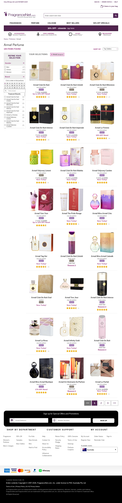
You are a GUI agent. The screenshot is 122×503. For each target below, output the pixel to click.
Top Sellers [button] (108, 49)
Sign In (96, 2)
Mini (30, 444)
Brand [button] (7, 77)
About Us (45, 444)
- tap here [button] (61, 28)
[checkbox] (14, 67)
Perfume (12, 39)
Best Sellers (20, 444)
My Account (85, 436)
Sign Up (103, 421)
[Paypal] (35, 470)
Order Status (107, 2)
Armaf (58, 54)
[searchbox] (78, 15)
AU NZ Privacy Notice (33, 486)
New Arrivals (33, 440)
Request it (72, 265)
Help (116, 2)
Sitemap (70, 444)
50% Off (19, 436)
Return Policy (60, 436)
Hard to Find (33, 447)
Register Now (85, 440)
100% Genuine (73, 436)
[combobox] (81, 15)
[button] (5, 83)
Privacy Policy (20, 486)
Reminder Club (99, 440)
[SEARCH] (115, 15)
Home (6, 39)
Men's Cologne (8, 446)
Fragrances (7, 436)
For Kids (32, 436)
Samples (19, 440)
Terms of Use (72, 440)
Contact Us (46, 440)
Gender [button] (8, 63)
